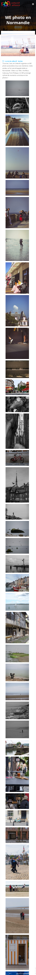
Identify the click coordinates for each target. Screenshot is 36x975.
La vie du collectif (11, 61)
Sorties (20, 61)
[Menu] (33, 4)
